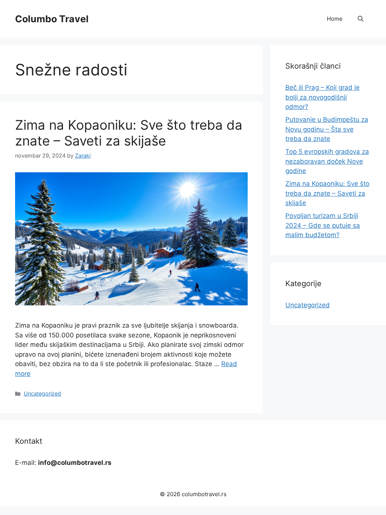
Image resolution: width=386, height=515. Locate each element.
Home (335, 18)
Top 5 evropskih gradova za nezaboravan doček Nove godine (327, 161)
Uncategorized (42, 393)
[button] (360, 19)
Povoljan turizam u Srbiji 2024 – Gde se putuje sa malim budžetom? (322, 225)
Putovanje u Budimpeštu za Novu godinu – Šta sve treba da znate (326, 129)
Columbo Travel (52, 19)
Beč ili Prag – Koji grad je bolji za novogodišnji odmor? (322, 97)
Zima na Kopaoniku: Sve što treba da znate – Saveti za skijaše (128, 133)
